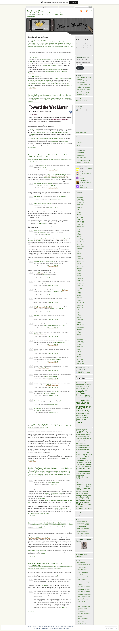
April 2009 (79, 356)
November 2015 (80, 222)
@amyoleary (37, 230)
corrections (49, 425)
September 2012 (80, 287)
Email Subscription (82, 57)
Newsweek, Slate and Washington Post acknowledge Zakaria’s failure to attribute (49, 96)
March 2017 (79, 195)
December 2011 (80, 302)
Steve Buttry (78, 108)
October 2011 (80, 305)
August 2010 (79, 329)
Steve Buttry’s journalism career (84, 570)
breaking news (79, 439)
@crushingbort (64, 141)
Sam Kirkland (34, 47)
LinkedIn (78, 475)
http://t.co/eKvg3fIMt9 (51, 185)
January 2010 (80, 341)
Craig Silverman (85, 447)
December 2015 (80, 221)
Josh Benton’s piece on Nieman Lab (36, 513)
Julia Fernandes (83, 180)
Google (85, 462)
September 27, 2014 (53, 170)
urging (31, 61)
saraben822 (82, 176)
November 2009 (80, 344)
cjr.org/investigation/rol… (82, 526)
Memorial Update (80, 152)
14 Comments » (49, 475)
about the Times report (46, 239)
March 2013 (79, 276)
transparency (31, 161)
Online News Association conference (57, 174)
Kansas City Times (80, 473)
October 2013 (80, 265)
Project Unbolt (48, 471)
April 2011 (79, 315)
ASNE (88, 436)
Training (78, 421)
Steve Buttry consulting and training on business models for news (84, 583)
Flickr (86, 461)
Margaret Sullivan (86, 479)
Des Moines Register (82, 454)
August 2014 (79, 248)
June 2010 (79, 332)
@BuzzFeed (38, 410)
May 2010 (79, 334)
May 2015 (79, 233)
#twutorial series (80, 382)
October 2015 (80, 224)
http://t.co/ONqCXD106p (39, 300)
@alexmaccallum (48, 261)
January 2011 (80, 320)
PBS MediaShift (56, 46)
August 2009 (79, 349)
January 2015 (80, 239)
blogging (88, 438)
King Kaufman (37, 46)
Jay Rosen (66, 44)
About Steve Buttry (38, 7)
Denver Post (83, 453)
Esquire (40, 44)
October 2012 (80, 285)
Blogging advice (84, 386)
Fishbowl (53, 82)
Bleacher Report (31, 43)
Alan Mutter (53, 524)
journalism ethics (83, 472)
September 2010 (80, 327)
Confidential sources (36, 566)
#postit (63, 325)
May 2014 (79, 253)
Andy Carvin (87, 434)
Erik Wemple (35, 44)
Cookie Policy (65, 628)
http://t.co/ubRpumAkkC (56, 325)
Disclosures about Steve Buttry (84, 564)
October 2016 (80, 204)
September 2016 (80, 205)
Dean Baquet (66, 43)
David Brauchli (31, 526)
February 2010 (80, 339)
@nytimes (49, 203)
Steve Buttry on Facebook (81, 555)
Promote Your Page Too (81, 132)
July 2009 (79, 351)
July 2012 (79, 290)
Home (29, 7)
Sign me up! (80, 67)
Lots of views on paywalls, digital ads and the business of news (50, 523)
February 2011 (80, 319)
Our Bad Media (36, 99)
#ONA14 (44, 167)
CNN (57, 98)
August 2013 (79, 268)
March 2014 (79, 256)
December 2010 (80, 322)
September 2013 (80, 266)
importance (30, 240)
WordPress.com (80, 145)
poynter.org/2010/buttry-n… (83, 534)
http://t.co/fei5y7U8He (47, 306)
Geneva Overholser (43, 472)
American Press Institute (57, 41)
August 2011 (79, 309)
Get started (73, 2)
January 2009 (80, 361)
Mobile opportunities (81, 413)
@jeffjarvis (36, 183)
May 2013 (79, 273)
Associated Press (80, 438)
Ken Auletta (62, 472)
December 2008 (80, 363)
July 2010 (79, 331)
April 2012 (79, 295)
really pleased (59, 59)
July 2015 (79, 229)
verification (86, 504)
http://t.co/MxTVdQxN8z (39, 317)
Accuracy (34, 425)
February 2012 (80, 298)
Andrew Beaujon (66, 41)
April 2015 (79, 234)
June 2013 (79, 271)
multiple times (63, 239)
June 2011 (79, 312)
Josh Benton (56, 472)
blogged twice (37, 239)
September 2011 (80, 307)
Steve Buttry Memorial (81, 157)
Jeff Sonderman (86, 466)
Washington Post (32, 82)
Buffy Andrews (85, 440)
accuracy (79, 429)
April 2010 (79, 336)
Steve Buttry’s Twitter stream (81, 99)
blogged (58, 239)
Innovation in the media (37, 157)
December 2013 (80, 261)
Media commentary (51, 7)
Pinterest (86, 493)
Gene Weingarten (53, 44)
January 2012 (80, 300)
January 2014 (80, 260)
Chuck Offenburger (83, 441)
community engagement (83, 390)
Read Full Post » (32, 87)
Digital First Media (82, 458)
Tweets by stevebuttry (80, 102)
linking (82, 475)
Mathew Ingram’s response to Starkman (37, 550)
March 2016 (79, 216)
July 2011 (79, 310)
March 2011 (79, 317)
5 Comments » (47, 161)
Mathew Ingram (41, 83)
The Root (40, 47)
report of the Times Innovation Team (53, 493)
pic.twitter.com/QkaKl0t (53, 482)
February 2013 (80, 278)
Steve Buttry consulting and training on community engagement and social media (84, 593)
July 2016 (79, 209)
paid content (45, 524)
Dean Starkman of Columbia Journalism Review (39, 537)
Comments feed (80, 144)
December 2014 (80, 241)
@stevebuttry (43, 165)
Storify (77, 502)
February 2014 (80, 258)
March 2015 (79, 236)
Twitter (43, 47)
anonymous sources (81, 436)
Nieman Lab (50, 46)
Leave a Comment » (59, 47)
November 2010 (80, 324)
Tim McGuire (59, 82)
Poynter (61, 46)
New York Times (43, 46)
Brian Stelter (53, 98)
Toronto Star (30, 427)
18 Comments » (58, 568)
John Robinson (62, 425)
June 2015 (79, 231)
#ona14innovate (38, 185)
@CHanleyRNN (43, 203)
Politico (46, 99)
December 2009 (80, 342)
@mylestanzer (65, 289)
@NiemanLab (37, 315)
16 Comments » (44, 427)
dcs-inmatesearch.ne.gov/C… (83, 531)
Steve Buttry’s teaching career (84, 576)
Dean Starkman (38, 526)
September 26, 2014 (53, 188)
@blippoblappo (55, 141)
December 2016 (80, 200)
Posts (83, 11)
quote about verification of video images (53, 69)
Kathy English (69, 425)
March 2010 (79, 337)
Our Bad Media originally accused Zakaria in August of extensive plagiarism (46, 138)
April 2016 (79, 214)
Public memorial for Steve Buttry (84, 158)
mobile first (79, 482)
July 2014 (79, 249)
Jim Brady (79, 468)
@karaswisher (49, 183)
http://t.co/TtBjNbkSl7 (42, 232)
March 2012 (79, 297)
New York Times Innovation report (53, 159)
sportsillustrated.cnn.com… (83, 529)
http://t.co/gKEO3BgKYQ (49, 283)
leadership (86, 411)
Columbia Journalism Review (42, 43)
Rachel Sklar (63, 474)
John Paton (87, 468)
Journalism (34, 471)
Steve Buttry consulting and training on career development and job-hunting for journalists (84, 588)
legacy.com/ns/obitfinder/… (82, 521)
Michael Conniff (66, 82)
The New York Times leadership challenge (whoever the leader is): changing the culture (50, 469)
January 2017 (80, 199)
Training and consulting (66, 7)
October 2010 (80, 326)
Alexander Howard (32, 83)
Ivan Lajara (82, 464)
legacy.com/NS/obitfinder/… (83, 528)
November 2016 (80, 202)
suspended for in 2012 (41, 140)
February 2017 (80, 197)
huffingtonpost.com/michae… (83, 523)
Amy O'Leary (56, 157)
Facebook (78, 405)
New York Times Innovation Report (51, 65)
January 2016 (80, 219)
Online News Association (66, 159)
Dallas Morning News (52, 43)
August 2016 (79, 207)
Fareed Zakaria (45, 44)
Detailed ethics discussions (47, 566)
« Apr (77, 52)
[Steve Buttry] (81, 110)
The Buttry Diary (35, 10)
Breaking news (79, 388)
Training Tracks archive (86, 420)
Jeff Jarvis (47, 83)
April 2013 (79, 275)
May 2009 (79, 354)
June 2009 (79, 353)
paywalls (90, 491)
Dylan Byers (61, 98)
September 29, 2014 (53, 265)
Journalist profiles (80, 411)
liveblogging (80, 477)
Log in (78, 140)
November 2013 (80, 263)
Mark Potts (78, 480)
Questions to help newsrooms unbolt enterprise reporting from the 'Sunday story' (83, 89)
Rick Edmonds (68, 526)
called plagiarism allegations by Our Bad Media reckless (49, 132)
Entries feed (79, 142)
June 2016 (79, 211)
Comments (89, 11)
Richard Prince (67, 46)
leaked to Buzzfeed (40, 223)
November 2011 (80, 304)
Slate (50, 99)
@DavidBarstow (37, 306)
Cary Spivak (70, 524)
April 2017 (79, 194)
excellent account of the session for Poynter (53, 177)
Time (52, 99)
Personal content (80, 493)
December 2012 (80, 282)
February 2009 (80, 359)
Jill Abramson (50, 472)
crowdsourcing (79, 449)
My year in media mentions (37, 40)
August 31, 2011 (53, 484)
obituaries (78, 488)
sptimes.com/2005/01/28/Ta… (83, 533)
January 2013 (80, 280)
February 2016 (80, 217)
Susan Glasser (35, 475)
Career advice (86, 388)
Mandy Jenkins (35, 159)
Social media (80, 419)
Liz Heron (67, 472)
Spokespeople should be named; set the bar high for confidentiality (45, 564)
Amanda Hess (57, 471)
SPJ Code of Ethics (86, 500)
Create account (80, 138)
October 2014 (80, 244)
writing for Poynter (55, 575)
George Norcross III (46, 526)
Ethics (33, 98)
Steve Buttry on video (82, 569)
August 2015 (79, 227)
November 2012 (80, 283)
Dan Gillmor (82, 451)
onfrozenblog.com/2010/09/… (83, 524)
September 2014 (80, 246)
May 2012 (79, 293)
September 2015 (80, 226)
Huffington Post (60, 44)
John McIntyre (56, 425)
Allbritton (58, 524)
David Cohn (60, 43)
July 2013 (79, 270)
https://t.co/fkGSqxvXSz (54, 291)
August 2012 (79, 288)
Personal (34, 41)
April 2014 (79, 255)
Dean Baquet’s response (59, 78)
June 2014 (79, 251)
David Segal (43, 568)
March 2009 (79, 358)
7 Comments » (40, 527)
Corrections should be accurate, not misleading (44, 424)
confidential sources (36, 568)
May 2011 (79, 314)
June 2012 (79, 292)
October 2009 (80, 346)
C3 (77, 441)
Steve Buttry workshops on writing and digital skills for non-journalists (84, 615)
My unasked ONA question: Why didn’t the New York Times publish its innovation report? (49, 155)
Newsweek (30, 99)
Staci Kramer (54, 83)
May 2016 (79, 212)
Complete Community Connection (81, 393)
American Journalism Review (46, 41)
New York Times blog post (45, 59)
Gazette (83, 405)
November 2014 (80, 243)
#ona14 (45, 185)
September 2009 (80, 347)
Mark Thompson (35, 474)
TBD (86, 419)
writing (90, 508)
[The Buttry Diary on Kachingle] (83, 372)
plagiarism (37, 98)
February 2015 (80, 238)
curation (85, 449)
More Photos (78, 550)
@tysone (42, 261)
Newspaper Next (85, 484)
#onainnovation (47, 325)
